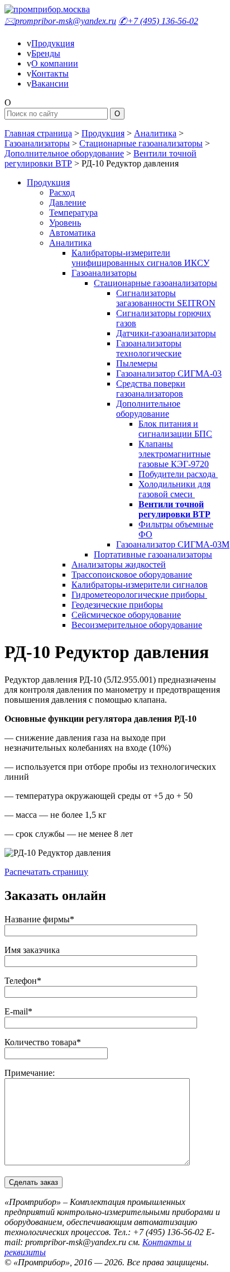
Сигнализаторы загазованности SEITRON (165, 298)
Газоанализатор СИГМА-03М (172, 544)
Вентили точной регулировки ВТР (174, 509)
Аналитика (155, 133)
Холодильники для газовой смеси (174, 489)
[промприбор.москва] (47, 9)
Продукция (52, 43)
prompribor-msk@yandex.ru (60, 21)
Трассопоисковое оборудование (131, 574)
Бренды (45, 53)
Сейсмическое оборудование (126, 615)
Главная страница (38, 133)
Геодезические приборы (117, 604)
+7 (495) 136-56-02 (158, 21)
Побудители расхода (178, 474)
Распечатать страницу (46, 871)
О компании (54, 63)
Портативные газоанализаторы (153, 554)
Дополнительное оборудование (64, 153)
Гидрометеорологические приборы (139, 594)
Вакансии (50, 83)
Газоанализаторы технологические (148, 348)
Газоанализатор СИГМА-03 (169, 373)
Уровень (65, 222)
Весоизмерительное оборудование (136, 625)
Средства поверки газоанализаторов (150, 388)
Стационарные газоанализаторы (141, 143)
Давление (67, 202)
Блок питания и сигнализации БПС (175, 429)
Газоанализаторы (37, 143)
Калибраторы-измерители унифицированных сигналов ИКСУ (140, 258)
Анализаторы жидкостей (118, 564)
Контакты (50, 73)
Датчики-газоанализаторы (166, 333)
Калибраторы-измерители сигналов (139, 584)
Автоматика (72, 232)
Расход (62, 192)
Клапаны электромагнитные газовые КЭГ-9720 (174, 454)
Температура (73, 212)
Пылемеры (136, 363)
